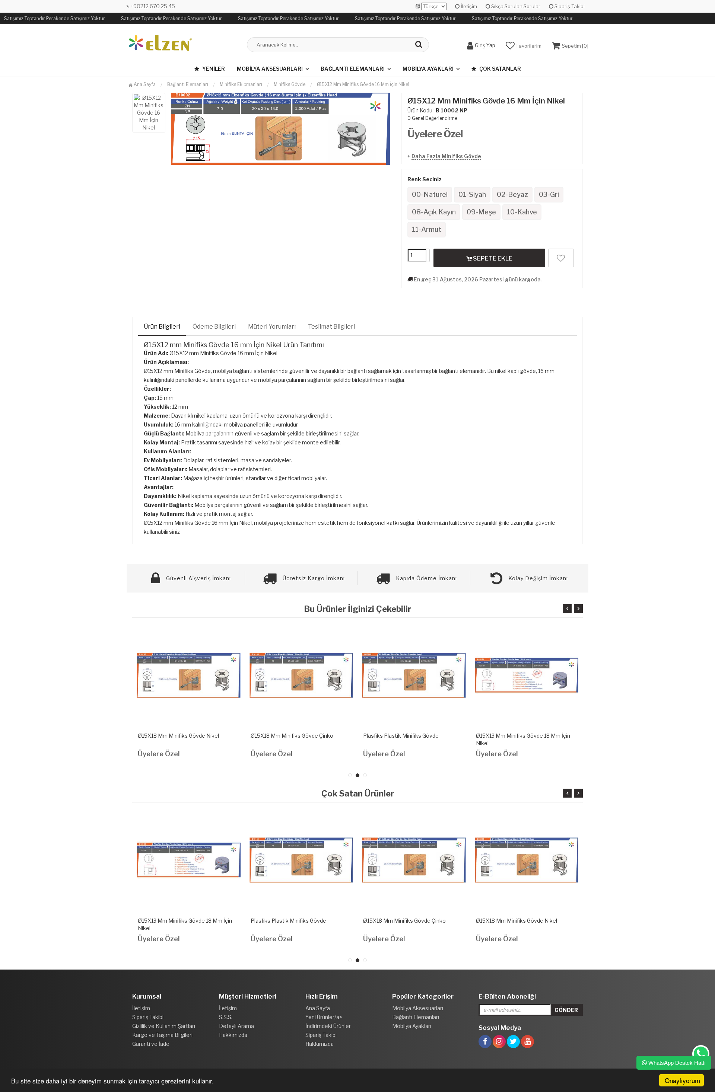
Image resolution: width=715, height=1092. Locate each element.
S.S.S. (225, 1017)
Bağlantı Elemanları (353, 69)
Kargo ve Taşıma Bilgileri (162, 1035)
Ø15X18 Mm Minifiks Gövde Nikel (178, 735)
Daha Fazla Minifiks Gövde (446, 156)
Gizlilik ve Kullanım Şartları (163, 1026)
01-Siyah (472, 194)
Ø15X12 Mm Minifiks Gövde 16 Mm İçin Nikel (363, 84)
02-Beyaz (512, 194)
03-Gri (549, 194)
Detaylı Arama (236, 1026)
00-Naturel (430, 194)
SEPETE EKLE (492, 258)
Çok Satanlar (499, 69)
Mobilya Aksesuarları (270, 69)
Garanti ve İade (150, 1044)
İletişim (468, 6)
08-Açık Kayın (434, 212)
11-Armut (426, 229)
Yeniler (213, 69)
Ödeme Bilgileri (214, 326)
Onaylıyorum (682, 1080)
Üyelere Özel (435, 134)
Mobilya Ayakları (428, 69)
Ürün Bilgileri (162, 326)
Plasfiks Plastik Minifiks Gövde (401, 735)
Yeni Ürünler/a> (323, 1017)
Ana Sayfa (144, 84)
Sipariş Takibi (569, 6)
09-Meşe (481, 212)
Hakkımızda (233, 1035)
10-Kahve (522, 212)
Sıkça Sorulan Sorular (515, 6)
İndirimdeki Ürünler (328, 1026)
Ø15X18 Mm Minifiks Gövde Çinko (292, 735)
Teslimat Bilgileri (331, 326)
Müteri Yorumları (272, 326)
